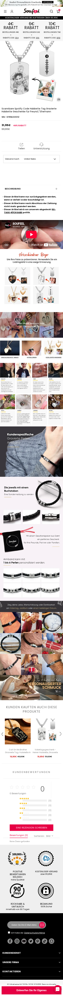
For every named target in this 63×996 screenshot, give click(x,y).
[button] (5, 11)
